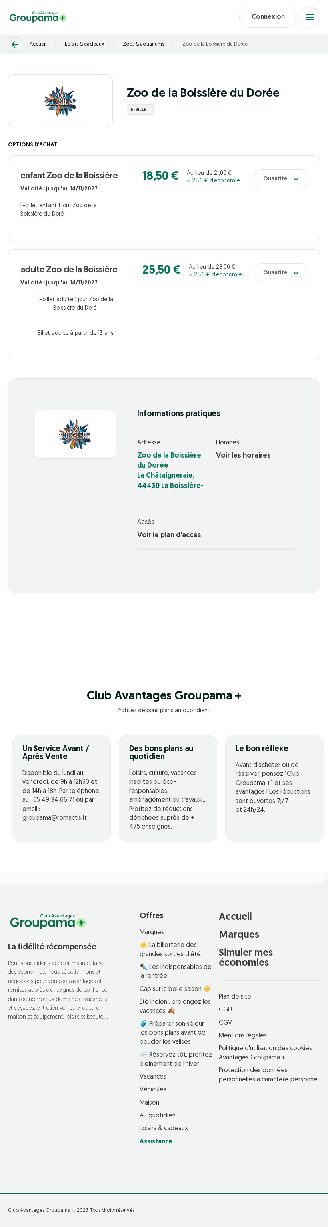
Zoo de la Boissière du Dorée (215, 44)
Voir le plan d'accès (169, 535)
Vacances (153, 1077)
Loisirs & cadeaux (84, 44)
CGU (225, 1010)
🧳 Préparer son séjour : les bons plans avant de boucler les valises (173, 1033)
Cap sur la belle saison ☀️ (175, 989)
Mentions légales (243, 1036)
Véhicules (153, 1090)
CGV (225, 1023)
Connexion (268, 17)
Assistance (156, 1142)
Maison (149, 1103)
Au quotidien (158, 1116)
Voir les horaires (243, 456)
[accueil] (38, 17)
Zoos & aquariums (143, 44)
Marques (152, 932)
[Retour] (15, 44)
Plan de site (235, 997)
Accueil (38, 44)
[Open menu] (310, 17)
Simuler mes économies (246, 958)
